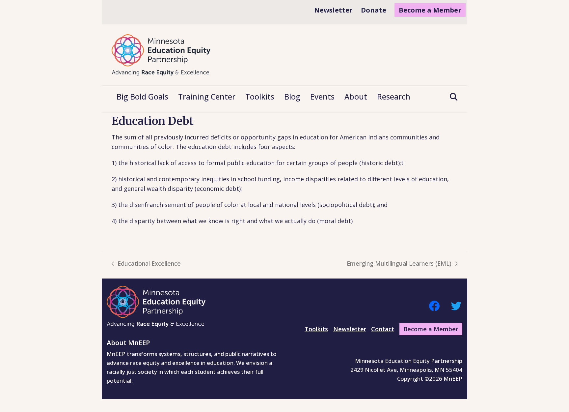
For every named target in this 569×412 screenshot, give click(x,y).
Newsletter (349, 329)
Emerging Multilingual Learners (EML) (399, 263)
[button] (451, 97)
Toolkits (316, 329)
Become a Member (430, 329)
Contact (382, 329)
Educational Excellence (146, 263)
